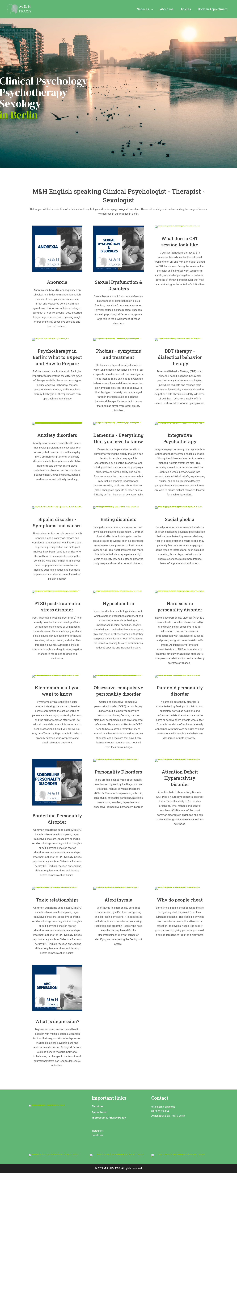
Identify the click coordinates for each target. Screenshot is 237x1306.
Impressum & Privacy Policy (109, 1117)
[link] (57, 249)
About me (97, 1106)
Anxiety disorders (57, 435)
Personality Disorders (118, 772)
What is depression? (57, 1021)
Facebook (98, 1135)
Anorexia (57, 282)
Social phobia (179, 519)
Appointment (99, 1112)
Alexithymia (118, 900)
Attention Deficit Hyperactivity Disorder (180, 778)
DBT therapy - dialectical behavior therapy (180, 357)
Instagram (97, 1130)
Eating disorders (118, 519)
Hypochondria (118, 603)
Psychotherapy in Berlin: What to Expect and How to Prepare (57, 357)
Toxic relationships (57, 900)
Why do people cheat (180, 900)
